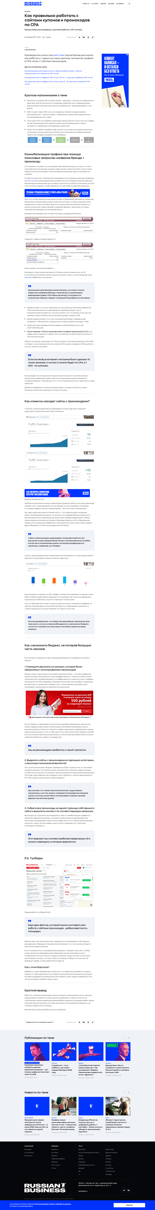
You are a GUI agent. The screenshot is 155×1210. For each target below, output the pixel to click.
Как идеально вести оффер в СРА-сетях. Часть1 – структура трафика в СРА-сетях (59, 77)
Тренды (108, 1174)
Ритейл (108, 1162)
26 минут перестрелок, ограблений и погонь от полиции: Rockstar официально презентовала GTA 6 (118, 1124)
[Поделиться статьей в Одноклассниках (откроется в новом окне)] (88, 37)
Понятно (129, 1205)
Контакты (28, 1155)
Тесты (53, 1168)
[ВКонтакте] (129, 1190)
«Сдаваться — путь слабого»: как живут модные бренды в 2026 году (62, 1069)
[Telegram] (124, 1190)
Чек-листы (55, 1165)
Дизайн (81, 1168)
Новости (86, 3)
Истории (95, 3)
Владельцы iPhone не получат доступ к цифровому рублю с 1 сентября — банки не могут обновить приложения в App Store (91, 1125)
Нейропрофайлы (58, 1159)
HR (79, 1171)
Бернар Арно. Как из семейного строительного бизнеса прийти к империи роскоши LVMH (117, 1069)
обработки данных (63, 1204)
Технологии (110, 1171)
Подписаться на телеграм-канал (39, 1022)
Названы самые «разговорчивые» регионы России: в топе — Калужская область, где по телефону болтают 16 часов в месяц (64, 1124)
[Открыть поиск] (129, 4)
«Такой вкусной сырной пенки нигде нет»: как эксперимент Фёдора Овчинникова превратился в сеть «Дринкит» (90, 1070)
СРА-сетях (31, 181)
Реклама (81, 1149)
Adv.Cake (59, 55)
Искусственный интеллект (88, 1152)
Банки (80, 1155)
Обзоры (111, 3)
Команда (27, 1149)
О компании (29, 1152)
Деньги (108, 1155)
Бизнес (81, 1159)
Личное (108, 1159)
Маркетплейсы (111, 1152)
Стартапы (109, 1168)
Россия (108, 1165)
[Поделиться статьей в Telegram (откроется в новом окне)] (79, 37)
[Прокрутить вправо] (128, 1038)
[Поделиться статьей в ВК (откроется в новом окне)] (84, 37)
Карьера (81, 1162)
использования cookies (45, 1204)
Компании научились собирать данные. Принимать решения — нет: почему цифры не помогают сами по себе (37, 1069)
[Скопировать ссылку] (93, 37)
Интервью (120, 3)
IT (79, 1174)
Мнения (103, 3)
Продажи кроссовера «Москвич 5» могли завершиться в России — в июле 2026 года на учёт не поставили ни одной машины (36, 1125)
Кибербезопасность (86, 1165)
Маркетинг (109, 1149)
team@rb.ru (82, 1191)
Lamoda (28, 277)
